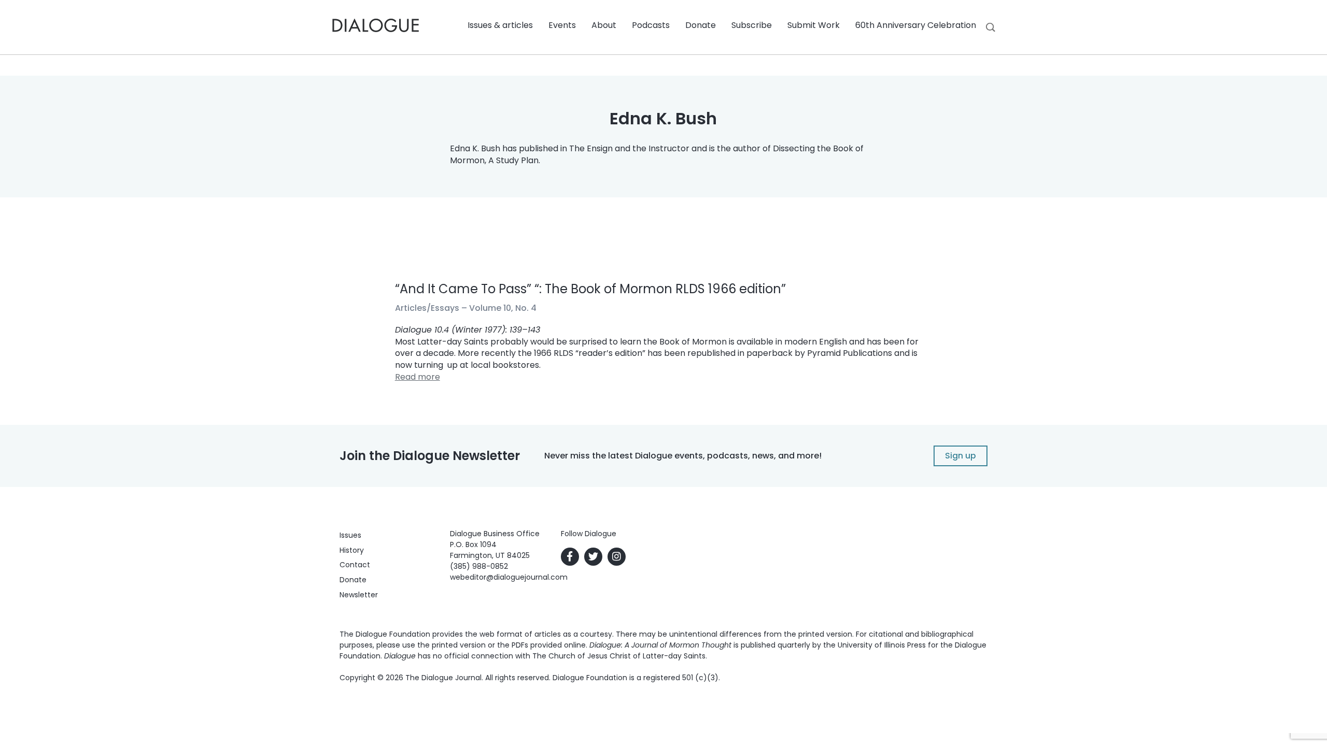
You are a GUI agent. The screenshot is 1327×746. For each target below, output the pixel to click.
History (352, 550)
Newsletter (359, 595)
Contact (355, 565)
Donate (700, 25)
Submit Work (813, 25)
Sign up (960, 456)
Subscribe (751, 25)
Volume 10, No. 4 (503, 308)
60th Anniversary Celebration (915, 25)
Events (562, 25)
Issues (350, 535)
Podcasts (651, 25)
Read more (417, 377)
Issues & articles (500, 25)
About (603, 25)
